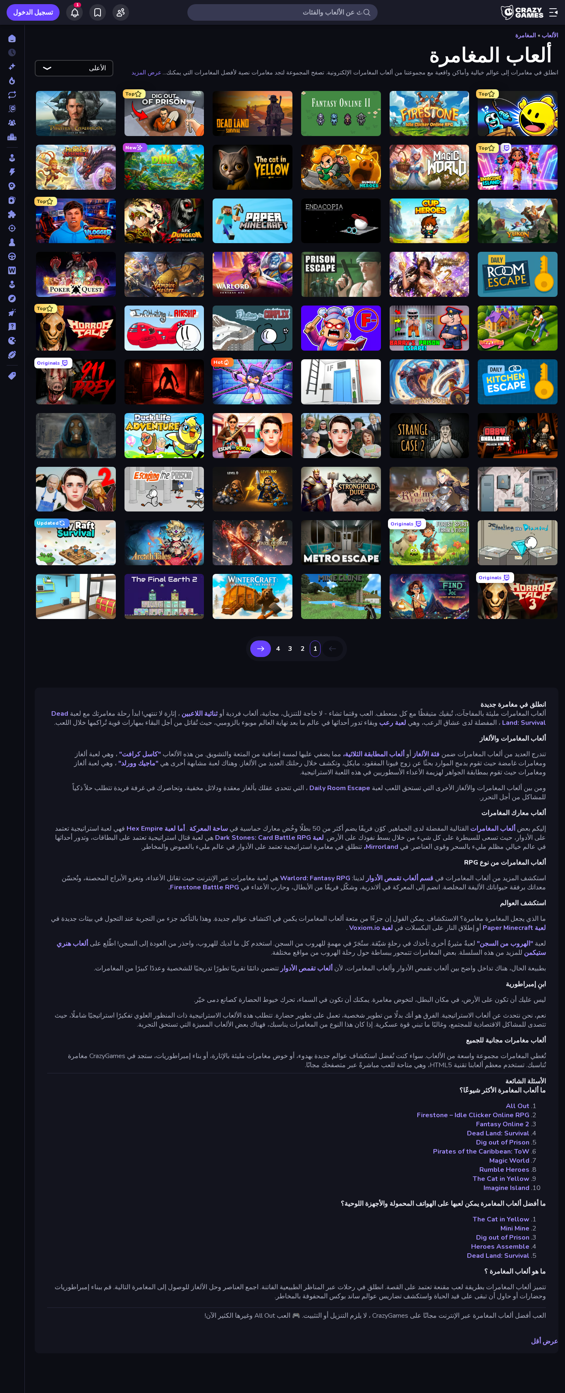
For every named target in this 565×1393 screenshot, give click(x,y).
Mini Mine (514, 1228)
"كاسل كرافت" (140, 754)
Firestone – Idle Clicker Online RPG (473, 1115)
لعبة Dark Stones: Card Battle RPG (269, 837)
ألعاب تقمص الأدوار (306, 968)
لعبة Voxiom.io (371, 927)
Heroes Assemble (500, 1246)
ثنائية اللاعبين (200, 713)
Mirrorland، (381, 846)
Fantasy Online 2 (502, 1124)
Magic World (509, 1160)
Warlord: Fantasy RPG (315, 878)
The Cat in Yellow (501, 1178)
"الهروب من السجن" (505, 943)
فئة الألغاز (426, 754)
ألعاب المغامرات (492, 828)
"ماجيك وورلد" (138, 763)
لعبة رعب (392, 722)
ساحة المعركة (208, 828)
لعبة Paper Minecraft (514, 927)
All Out (517, 1106)
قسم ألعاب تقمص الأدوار (399, 878)
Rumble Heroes (504, 1169)
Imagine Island (506, 1187)
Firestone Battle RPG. (203, 887)
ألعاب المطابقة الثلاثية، (374, 754)
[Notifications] (74, 12)
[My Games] (97, 12)
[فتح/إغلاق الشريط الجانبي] (553, 12)
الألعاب (550, 35)
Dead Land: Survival (498, 1133)
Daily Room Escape (339, 788)
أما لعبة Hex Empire (156, 828)
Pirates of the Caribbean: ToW (481, 1151)
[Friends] (121, 12)
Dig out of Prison (502, 1142)
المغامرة (525, 35)
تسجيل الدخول (33, 12)
